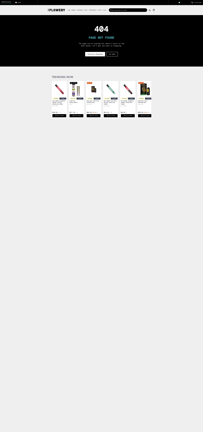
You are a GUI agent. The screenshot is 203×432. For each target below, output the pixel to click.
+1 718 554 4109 (197, 2)
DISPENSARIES (92, 10)
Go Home (112, 54)
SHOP (69, 10)
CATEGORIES (80, 10)
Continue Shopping (95, 54)
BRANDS (73, 10)
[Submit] (110, 10)
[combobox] (128, 10)
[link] (59, 94)
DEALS (86, 10)
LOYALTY (100, 10)
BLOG (104, 10)
